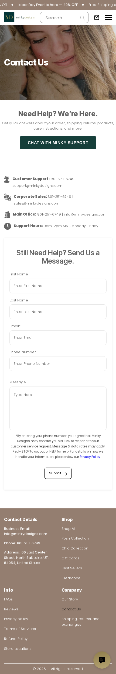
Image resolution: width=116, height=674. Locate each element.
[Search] (82, 18)
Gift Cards (70, 558)
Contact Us (71, 609)
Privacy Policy (90, 457)
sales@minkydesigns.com (36, 203)
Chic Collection (75, 548)
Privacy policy (16, 618)
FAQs (8, 599)
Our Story (70, 599)
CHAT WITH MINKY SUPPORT (58, 142)
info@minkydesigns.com (85, 214)
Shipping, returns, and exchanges (81, 621)
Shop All (69, 528)
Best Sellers (72, 568)
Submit (55, 473)
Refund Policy (16, 638)
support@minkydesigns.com (37, 185)
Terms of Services (20, 628)
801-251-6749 (28, 543)
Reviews (11, 609)
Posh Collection (75, 538)
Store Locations (17, 648)
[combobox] (64, 17)
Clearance (71, 578)
